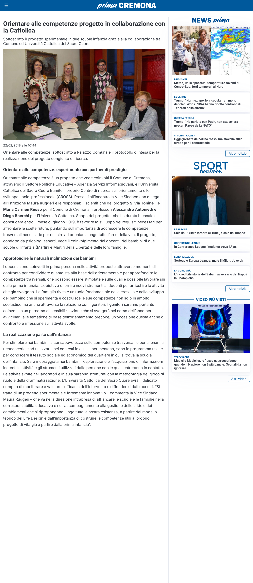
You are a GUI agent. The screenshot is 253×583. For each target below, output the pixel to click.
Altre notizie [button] (237, 153)
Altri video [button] (238, 379)
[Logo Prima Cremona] (126, 5)
